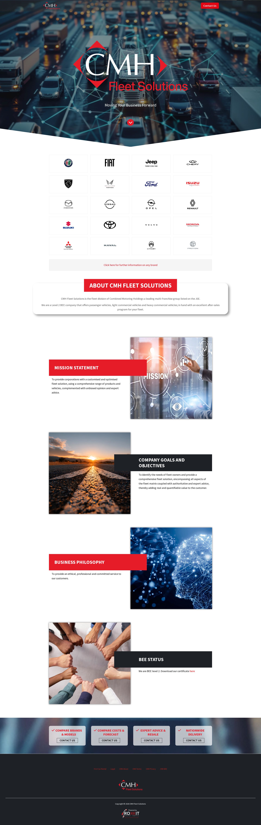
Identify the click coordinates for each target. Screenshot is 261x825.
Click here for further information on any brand (130, 265)
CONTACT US (67, 740)
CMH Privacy (151, 769)
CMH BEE (163, 769)
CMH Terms (137, 769)
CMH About (123, 769)
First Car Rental (100, 769)
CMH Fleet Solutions (51, 5)
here (192, 671)
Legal (113, 769)
